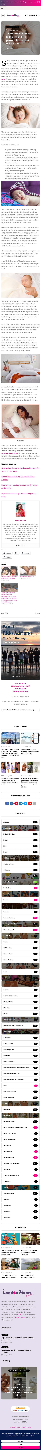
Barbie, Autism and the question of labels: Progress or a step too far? (19, 1392)
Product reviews (13, 26)
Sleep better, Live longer (27, 576)
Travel (5, 1334)
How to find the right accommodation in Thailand (29, 1252)
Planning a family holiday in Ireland (27, 1276)
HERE (19, 1315)
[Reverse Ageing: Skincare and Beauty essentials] (9, 570)
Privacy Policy (26, 1427)
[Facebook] (16, 546)
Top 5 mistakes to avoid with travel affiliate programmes (10, 1252)
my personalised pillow (9, 453)
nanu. (3, 79)
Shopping (19, 1370)
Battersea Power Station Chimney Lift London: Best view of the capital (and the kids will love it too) (10, 753)
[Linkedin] (19, 546)
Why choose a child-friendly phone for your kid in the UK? (30, 751)
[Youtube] (24, 546)
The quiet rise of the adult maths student (8, 1276)
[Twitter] (22, 546)
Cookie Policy (15, 1427)
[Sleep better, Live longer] (28, 570)
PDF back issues (19, 1317)
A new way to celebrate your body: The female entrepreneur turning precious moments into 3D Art (29, 783)
